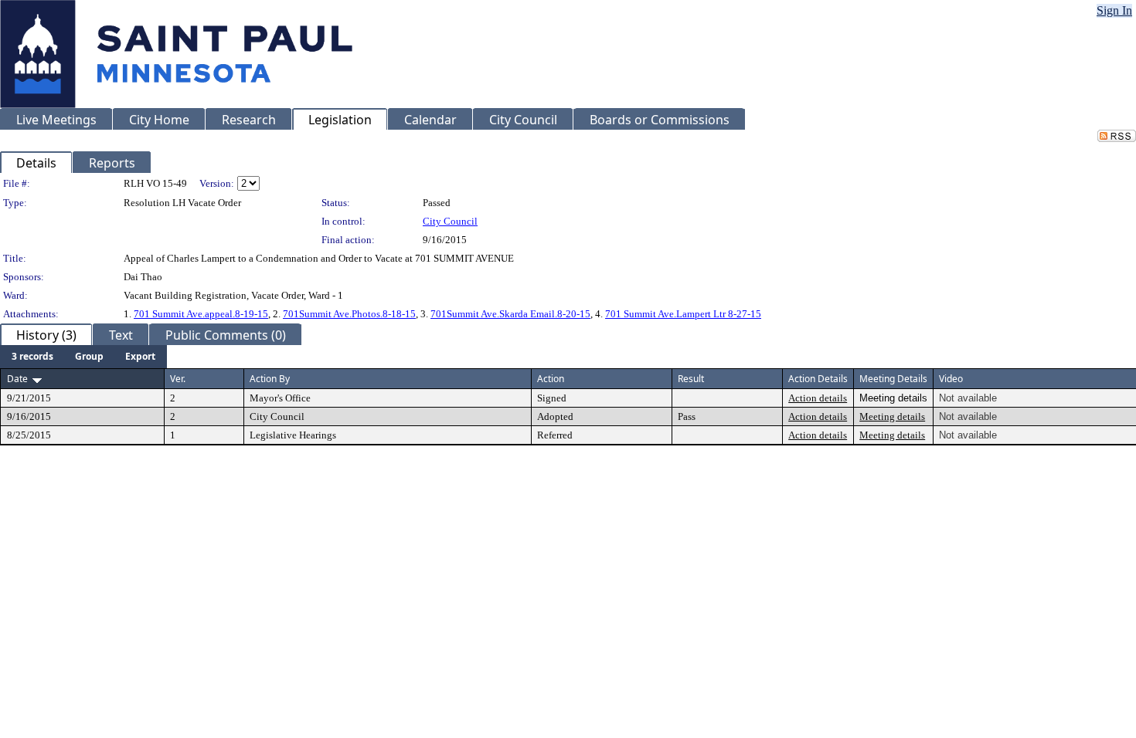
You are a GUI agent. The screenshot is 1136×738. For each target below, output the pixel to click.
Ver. (177, 378)
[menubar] (83, 356)
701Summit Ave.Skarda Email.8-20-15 (510, 314)
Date (17, 378)
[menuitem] (32, 356)
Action (550, 378)
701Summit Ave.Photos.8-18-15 (349, 314)
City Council (450, 221)
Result (691, 378)
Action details (817, 398)
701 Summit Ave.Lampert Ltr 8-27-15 (683, 314)
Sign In (1114, 10)
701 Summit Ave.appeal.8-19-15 (201, 314)
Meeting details (892, 416)
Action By (270, 378)
